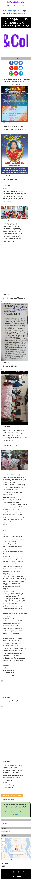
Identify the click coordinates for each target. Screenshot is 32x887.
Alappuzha (15, 11)
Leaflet (9, 859)
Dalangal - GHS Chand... (17, 853)
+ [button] (3, 840)
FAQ (12, 876)
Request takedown (8, 800)
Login (19, 876)
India (9, 11)
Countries (22, 5)
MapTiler (15, 859)
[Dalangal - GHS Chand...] (16, 849)
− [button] (3, 843)
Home (9, 5)
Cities (15, 5)
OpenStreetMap (21, 859)
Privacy (24, 872)
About (7, 872)
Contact (16, 872)
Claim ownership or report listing (12, 795)
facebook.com (5, 831)
